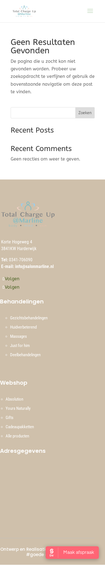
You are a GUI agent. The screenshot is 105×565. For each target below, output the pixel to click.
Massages (18, 336)
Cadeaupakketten (20, 426)
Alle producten (17, 436)
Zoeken (85, 113)
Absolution (14, 399)
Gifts (9, 417)
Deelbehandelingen (25, 354)
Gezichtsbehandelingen (29, 317)
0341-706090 (20, 259)
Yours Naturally (18, 408)
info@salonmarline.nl (34, 266)
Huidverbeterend (23, 327)
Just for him (20, 345)
